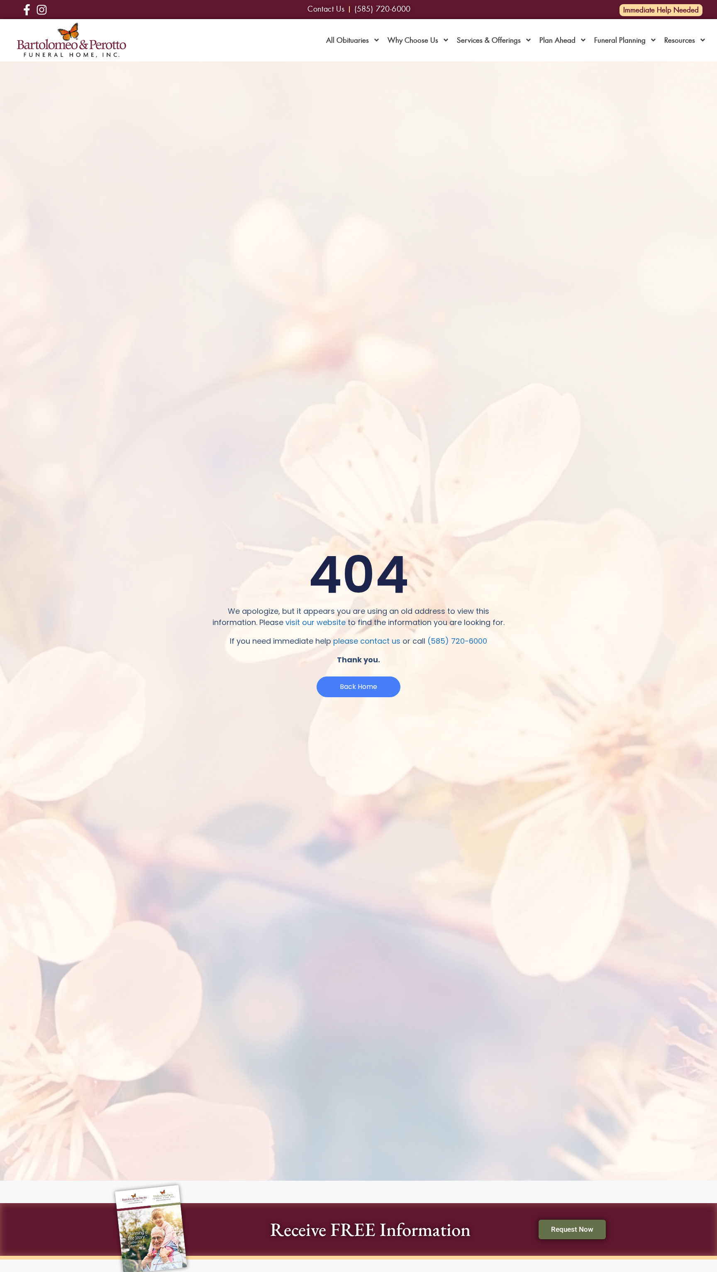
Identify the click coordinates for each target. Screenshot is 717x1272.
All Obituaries (347, 40)
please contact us (366, 641)
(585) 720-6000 (457, 641)
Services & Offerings (489, 40)
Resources (679, 40)
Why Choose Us (413, 40)
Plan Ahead (557, 40)
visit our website (315, 622)
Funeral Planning (620, 40)
